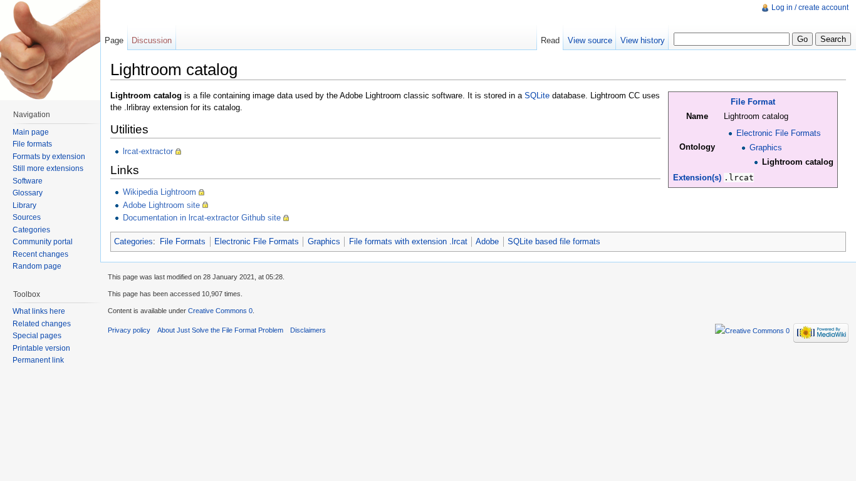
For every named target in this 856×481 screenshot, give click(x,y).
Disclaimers (308, 330)
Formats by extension (49, 156)
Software (28, 181)
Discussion (152, 40)
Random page (37, 266)
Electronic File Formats (778, 133)
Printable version (41, 348)
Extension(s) (697, 177)
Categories (133, 241)
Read (550, 40)
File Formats (183, 241)
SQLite (537, 95)
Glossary (28, 193)
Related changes (42, 323)
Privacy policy (129, 330)
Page (114, 40)
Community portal (43, 241)
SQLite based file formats (554, 241)
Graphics (765, 147)
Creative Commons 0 (220, 310)
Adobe (487, 241)
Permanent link (38, 360)
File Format (753, 101)
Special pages (37, 335)
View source (590, 40)
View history (642, 40)
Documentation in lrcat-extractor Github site (202, 217)
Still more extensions (48, 168)
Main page (31, 132)
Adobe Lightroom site (161, 205)
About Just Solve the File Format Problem (220, 330)
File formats (32, 144)
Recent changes (40, 254)
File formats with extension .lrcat (408, 241)
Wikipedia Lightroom (159, 192)
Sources (27, 217)
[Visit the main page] (50, 50)
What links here (39, 311)
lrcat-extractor (148, 151)
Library (24, 205)
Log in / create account (809, 7)
